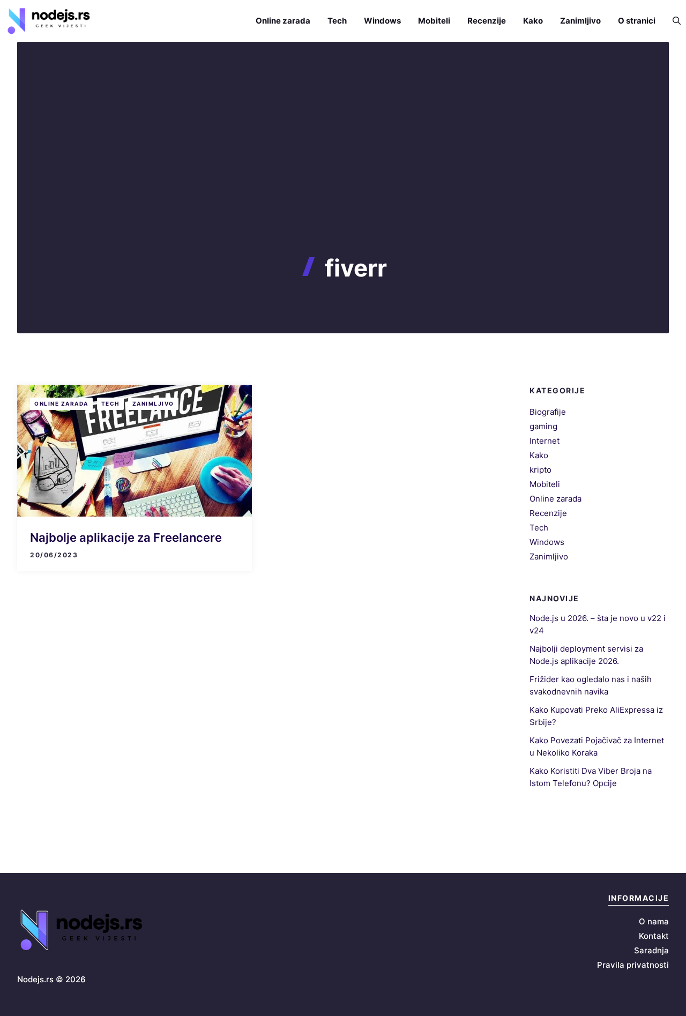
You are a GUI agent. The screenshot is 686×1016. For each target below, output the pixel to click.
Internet (545, 441)
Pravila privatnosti (633, 965)
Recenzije (486, 21)
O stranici (636, 21)
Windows (382, 21)
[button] (672, 21)
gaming (543, 426)
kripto (540, 470)
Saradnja (651, 950)
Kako (533, 21)
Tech (337, 21)
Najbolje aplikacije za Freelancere (126, 537)
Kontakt (654, 936)
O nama (654, 921)
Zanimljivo (580, 21)
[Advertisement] (343, 174)
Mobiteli (434, 21)
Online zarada (283, 21)
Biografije (548, 412)
